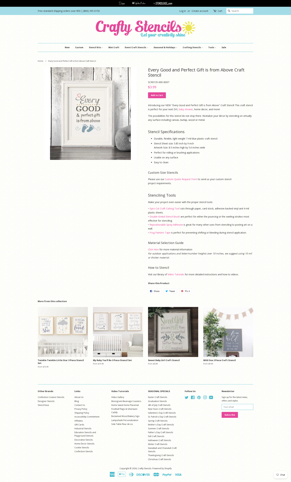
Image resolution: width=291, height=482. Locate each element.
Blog (76, 401)
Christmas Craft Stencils (159, 459)
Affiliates (78, 420)
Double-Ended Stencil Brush (165, 216)
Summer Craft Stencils (158, 428)
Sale (224, 47)
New (67, 47)
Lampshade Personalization (124, 420)
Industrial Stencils (82, 428)
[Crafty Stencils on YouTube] (211, 398)
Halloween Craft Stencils (159, 440)
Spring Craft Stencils (158, 420)
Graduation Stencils (157, 401)
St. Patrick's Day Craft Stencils (162, 416)
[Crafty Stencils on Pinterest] (199, 398)
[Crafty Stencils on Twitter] (186, 398)
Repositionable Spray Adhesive (166, 224)
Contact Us (79, 405)
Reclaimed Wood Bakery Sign (125, 416)
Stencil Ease (43, 405)
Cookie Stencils (81, 447)
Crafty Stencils (144, 468)
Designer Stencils (46, 401)
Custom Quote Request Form (181, 179)
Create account (200, 10)
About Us (79, 397)
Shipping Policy (81, 412)
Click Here (153, 249)
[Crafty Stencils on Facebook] (193, 398)
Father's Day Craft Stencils (160, 432)
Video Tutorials (176, 274)
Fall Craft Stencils (156, 436)
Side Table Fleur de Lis (122, 424)
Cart (220, 10)
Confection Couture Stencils (51, 397)
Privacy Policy (80, 409)
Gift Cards (79, 424)
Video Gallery (117, 397)
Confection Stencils (83, 451)
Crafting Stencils (192, 47)
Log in (182, 10)
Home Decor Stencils (84, 443)
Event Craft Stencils (136, 47)
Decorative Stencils (83, 439)
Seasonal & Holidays (165, 47)
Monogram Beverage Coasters (126, 401)
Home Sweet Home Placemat (125, 405)
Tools (211, 47)
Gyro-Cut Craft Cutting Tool (165, 208)
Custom (79, 47)
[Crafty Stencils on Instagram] (205, 398)
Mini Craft (113, 47)
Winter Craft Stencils (157, 444)
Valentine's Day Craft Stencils (162, 412)
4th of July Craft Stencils (159, 405)
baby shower (186, 109)
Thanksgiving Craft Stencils (161, 455)
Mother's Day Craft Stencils (161, 424)
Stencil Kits (95, 47)
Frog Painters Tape (160, 232)
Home (40, 61)
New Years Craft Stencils (159, 409)
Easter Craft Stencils (157, 397)
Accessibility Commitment (86, 416)
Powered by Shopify (162, 468)
